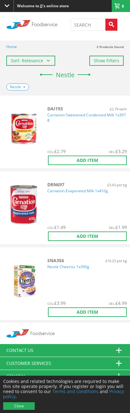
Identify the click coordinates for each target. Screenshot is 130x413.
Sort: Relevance (27, 61)
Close (19, 406)
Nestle (15, 86)
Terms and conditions (75, 391)
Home (11, 46)
